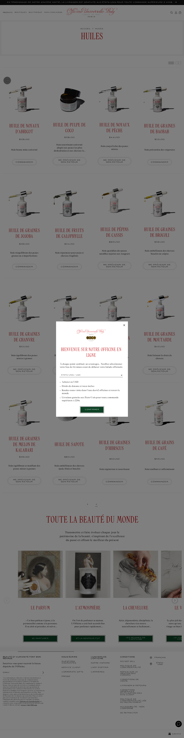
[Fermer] (124, 325)
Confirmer (92, 409)
